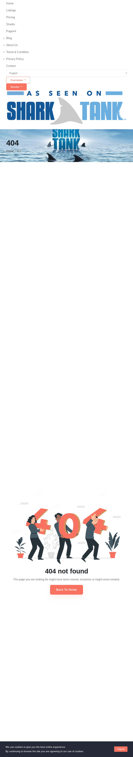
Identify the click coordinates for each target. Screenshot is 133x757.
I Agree (121, 749)
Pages (10, 31)
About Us (12, 45)
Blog (9, 38)
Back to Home (66, 589)
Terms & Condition (17, 52)
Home (10, 3)
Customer (17, 80)
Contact (11, 65)
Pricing (10, 17)
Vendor (15, 86)
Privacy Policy (15, 58)
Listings (11, 10)
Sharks (10, 24)
